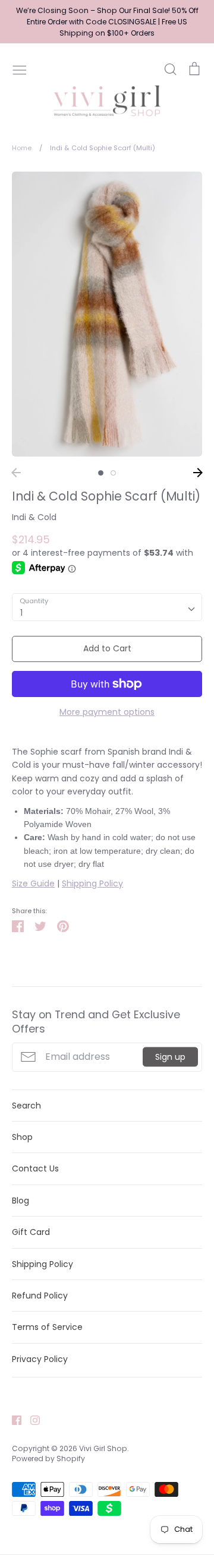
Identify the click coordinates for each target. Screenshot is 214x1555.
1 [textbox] (21, 613)
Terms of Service (47, 1327)
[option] (107, 314)
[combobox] (107, 606)
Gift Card (31, 1232)
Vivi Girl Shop (103, 1448)
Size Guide (33, 883)
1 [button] (100, 473)
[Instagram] (30, 1420)
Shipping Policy (92, 883)
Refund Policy (40, 1295)
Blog (20, 1200)
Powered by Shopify (48, 1458)
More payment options (107, 712)
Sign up (170, 1057)
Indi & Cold (34, 517)
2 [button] (113, 473)
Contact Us (35, 1168)
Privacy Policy (40, 1359)
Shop (22, 1137)
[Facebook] (12, 1420)
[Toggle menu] (19, 69)
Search (26, 1105)
